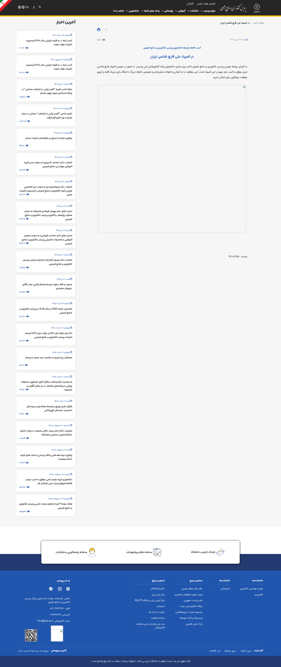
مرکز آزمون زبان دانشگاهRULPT (150, 601)
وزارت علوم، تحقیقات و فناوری (188, 595)
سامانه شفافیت (158, 618)
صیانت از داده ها (157, 612)
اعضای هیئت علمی (206, 4)
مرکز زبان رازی (158, 595)
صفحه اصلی (258, 23)
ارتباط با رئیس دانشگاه (203, 552)
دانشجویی (134, 11)
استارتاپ (160, 606)
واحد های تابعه (152, 11)
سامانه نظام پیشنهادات (139, 552)
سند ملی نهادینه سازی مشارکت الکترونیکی (150, 626)
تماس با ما (119, 11)
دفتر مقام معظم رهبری (192, 589)
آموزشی (181, 11)
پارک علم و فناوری (194, 624)
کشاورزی (259, 595)
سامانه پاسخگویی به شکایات (71, 552)
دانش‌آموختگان (158, 589)
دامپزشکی (225, 589)
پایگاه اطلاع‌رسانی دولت (191, 606)
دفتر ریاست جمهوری (193, 601)
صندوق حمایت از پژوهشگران (188, 612)
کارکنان (190, 4)
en (27, 7)
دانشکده (194, 11)
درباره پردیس (209, 11)
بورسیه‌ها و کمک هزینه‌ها (191, 618)
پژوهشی (168, 11)
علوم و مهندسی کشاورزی (251, 589)
